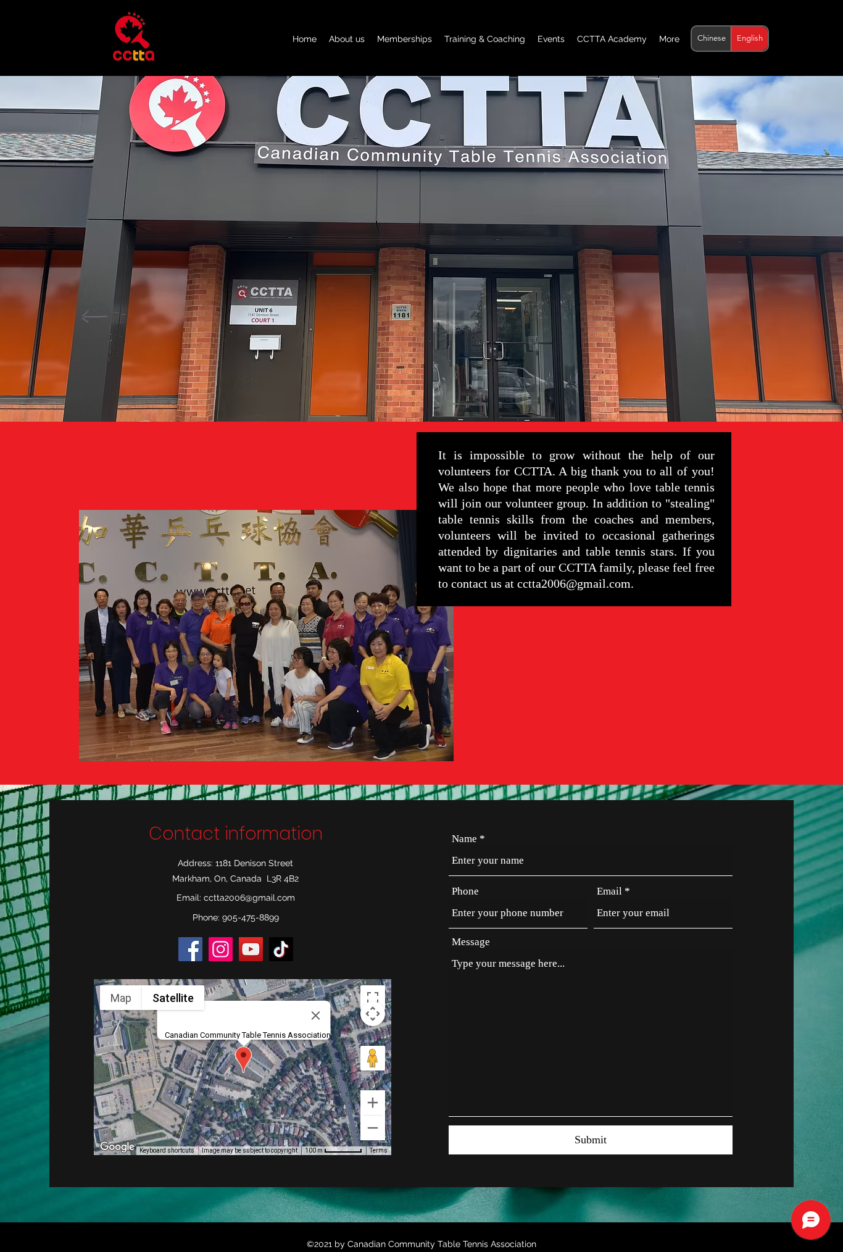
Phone (465, 891)
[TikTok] (281, 949)
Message (471, 942)
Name (464, 838)
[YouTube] (251, 949)
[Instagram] (221, 949)
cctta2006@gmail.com (574, 583)
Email (609, 891)
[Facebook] (190, 949)
